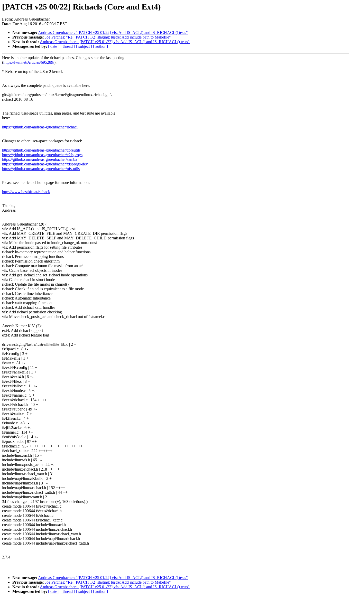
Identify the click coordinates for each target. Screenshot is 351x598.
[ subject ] (84, 46)
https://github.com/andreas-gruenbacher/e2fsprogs (42, 155)
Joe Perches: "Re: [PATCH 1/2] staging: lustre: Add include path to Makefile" (108, 37)
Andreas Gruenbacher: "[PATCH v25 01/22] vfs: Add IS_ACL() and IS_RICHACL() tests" (113, 32)
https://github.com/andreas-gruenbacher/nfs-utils (41, 168)
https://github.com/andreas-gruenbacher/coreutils (41, 150)
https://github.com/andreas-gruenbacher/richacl (40, 127)
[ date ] (53, 46)
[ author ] (100, 46)
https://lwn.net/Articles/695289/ (28, 62)
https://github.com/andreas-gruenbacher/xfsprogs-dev (45, 164)
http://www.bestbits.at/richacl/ (26, 192)
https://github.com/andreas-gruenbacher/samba (39, 159)
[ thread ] (67, 46)
